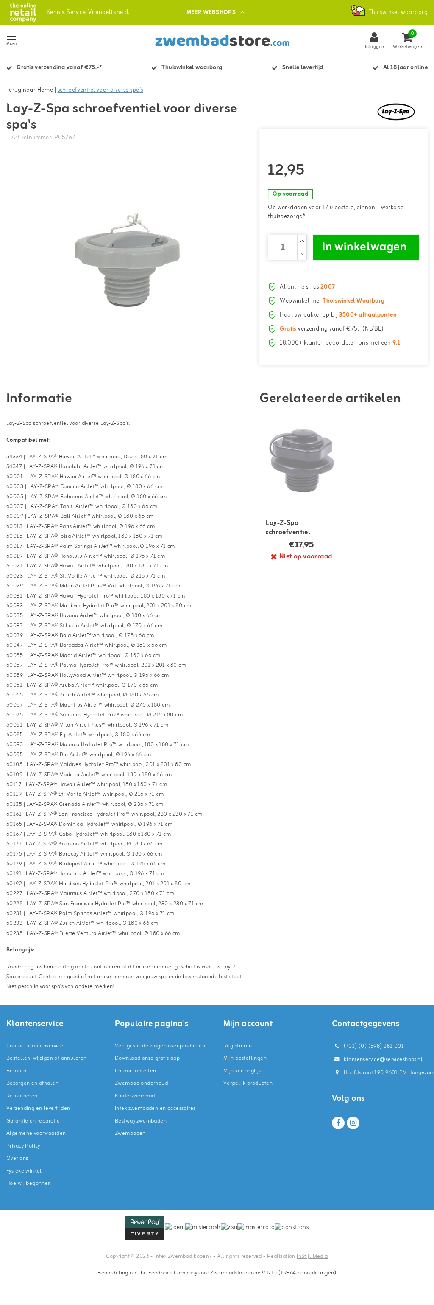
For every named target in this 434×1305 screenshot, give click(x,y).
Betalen (16, 1070)
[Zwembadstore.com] (23, 12)
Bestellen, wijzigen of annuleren (46, 1058)
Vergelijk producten (248, 1083)
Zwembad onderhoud (141, 1083)
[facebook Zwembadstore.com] (338, 1122)
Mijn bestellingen (245, 1058)
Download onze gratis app (147, 1058)
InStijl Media (312, 1256)
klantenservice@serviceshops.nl (383, 1059)
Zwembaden (130, 1133)
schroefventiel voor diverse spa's (100, 90)
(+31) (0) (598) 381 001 (373, 1046)
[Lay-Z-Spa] (396, 111)
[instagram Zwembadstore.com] (353, 1122)
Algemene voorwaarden (36, 1133)
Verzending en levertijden (38, 1108)
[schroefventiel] (301, 460)
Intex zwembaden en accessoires (155, 1108)
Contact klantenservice (34, 1045)
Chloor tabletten (135, 1070)
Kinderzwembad (135, 1096)
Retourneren (22, 1096)
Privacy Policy (23, 1146)
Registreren (237, 1045)
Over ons (17, 1158)
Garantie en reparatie (33, 1121)
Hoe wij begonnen (28, 1183)
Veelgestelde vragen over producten (160, 1045)
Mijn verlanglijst (243, 1070)
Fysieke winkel (24, 1171)
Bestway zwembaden (141, 1121)
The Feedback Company (167, 1273)
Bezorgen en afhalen (32, 1083)
